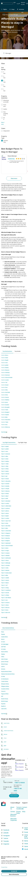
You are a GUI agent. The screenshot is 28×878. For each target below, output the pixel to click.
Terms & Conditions (18, 808)
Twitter (4, 838)
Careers (12, 811)
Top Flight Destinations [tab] (8, 442)
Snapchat (4, 844)
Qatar (25, 846)
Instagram (4, 835)
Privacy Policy (18, 812)
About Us (12, 808)
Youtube (4, 841)
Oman (25, 843)
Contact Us (24, 808)
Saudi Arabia (25, 828)
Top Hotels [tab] (17, 351)
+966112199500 (19, 783)
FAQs (23, 811)
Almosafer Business (12, 815)
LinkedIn (4, 833)
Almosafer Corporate (12, 819)
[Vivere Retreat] (4, 164)
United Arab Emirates (25, 836)
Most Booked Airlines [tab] (8, 628)
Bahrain (25, 841)
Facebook (4, 830)
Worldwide (25, 849)
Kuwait (25, 832)
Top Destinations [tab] (7, 351)
